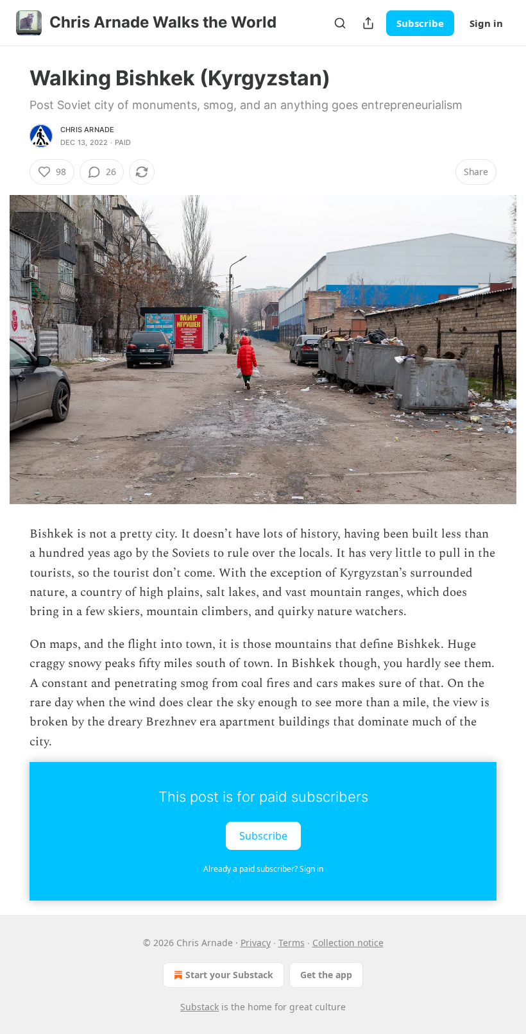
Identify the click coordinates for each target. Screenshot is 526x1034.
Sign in (486, 23)
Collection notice (348, 943)
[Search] (340, 23)
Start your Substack (229, 975)
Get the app (326, 975)
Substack (199, 1007)
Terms (291, 943)
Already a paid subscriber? (263, 868)
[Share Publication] (368, 23)
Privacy (256, 943)
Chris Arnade (87, 129)
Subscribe (420, 23)
